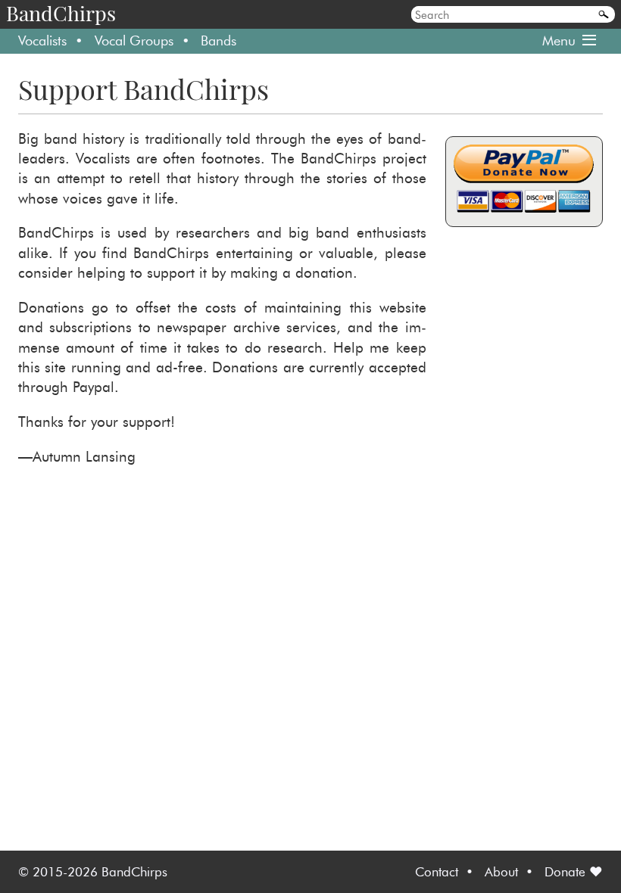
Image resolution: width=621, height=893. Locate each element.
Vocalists (42, 40)
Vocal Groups (134, 40)
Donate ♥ (574, 871)
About (501, 871)
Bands (218, 40)
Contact (436, 871)
